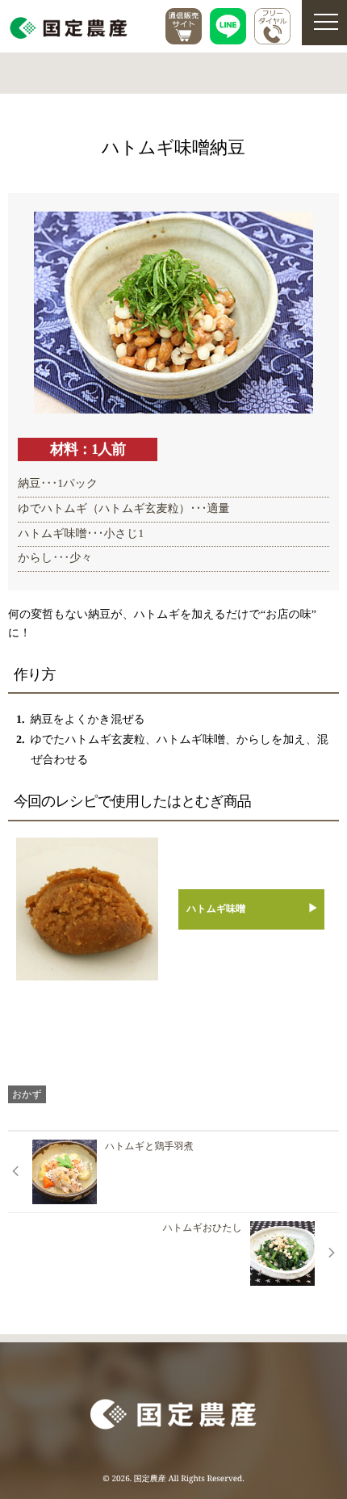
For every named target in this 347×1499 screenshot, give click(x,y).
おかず (27, 1094)
